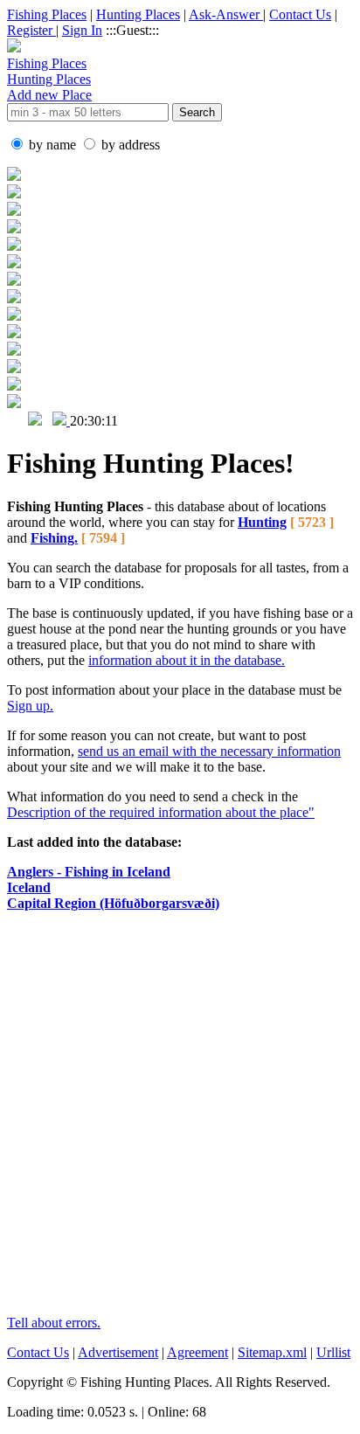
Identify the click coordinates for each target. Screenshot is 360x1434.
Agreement (197, 1352)
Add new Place (49, 94)
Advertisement (118, 1352)
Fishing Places (47, 14)
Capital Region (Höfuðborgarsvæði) (113, 903)
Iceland (29, 887)
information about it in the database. (186, 660)
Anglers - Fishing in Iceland (88, 871)
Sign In (82, 30)
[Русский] (35, 420)
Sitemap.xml (272, 1352)
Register (31, 30)
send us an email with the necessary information (209, 751)
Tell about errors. (53, 1322)
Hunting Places (138, 14)
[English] (15, 420)
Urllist (333, 1352)
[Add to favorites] (61, 420)
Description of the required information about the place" (161, 812)
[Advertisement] (180, 1121)
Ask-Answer (226, 14)
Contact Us (300, 14)
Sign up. (30, 705)
